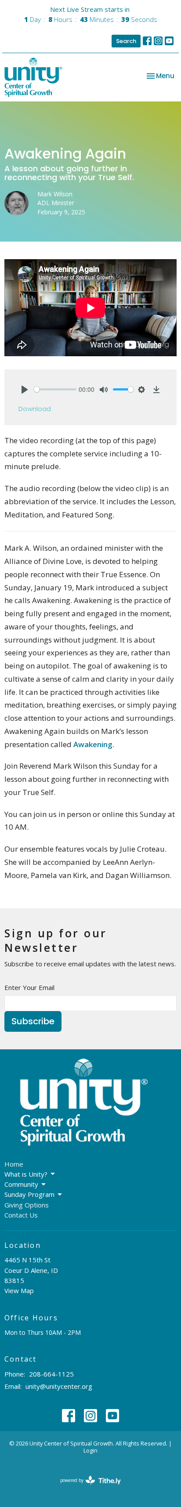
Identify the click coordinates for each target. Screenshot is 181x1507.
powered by (86, 1487)
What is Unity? (25, 1174)
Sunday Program (29, 1194)
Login (90, 1450)
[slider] (55, 389)
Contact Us (21, 1215)
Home (13, 1164)
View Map (19, 1290)
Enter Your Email (29, 987)
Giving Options (26, 1204)
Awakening (92, 744)
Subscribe (32, 1021)
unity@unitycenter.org (58, 1386)
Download (34, 408)
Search (126, 41)
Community (21, 1184)
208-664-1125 (51, 1374)
